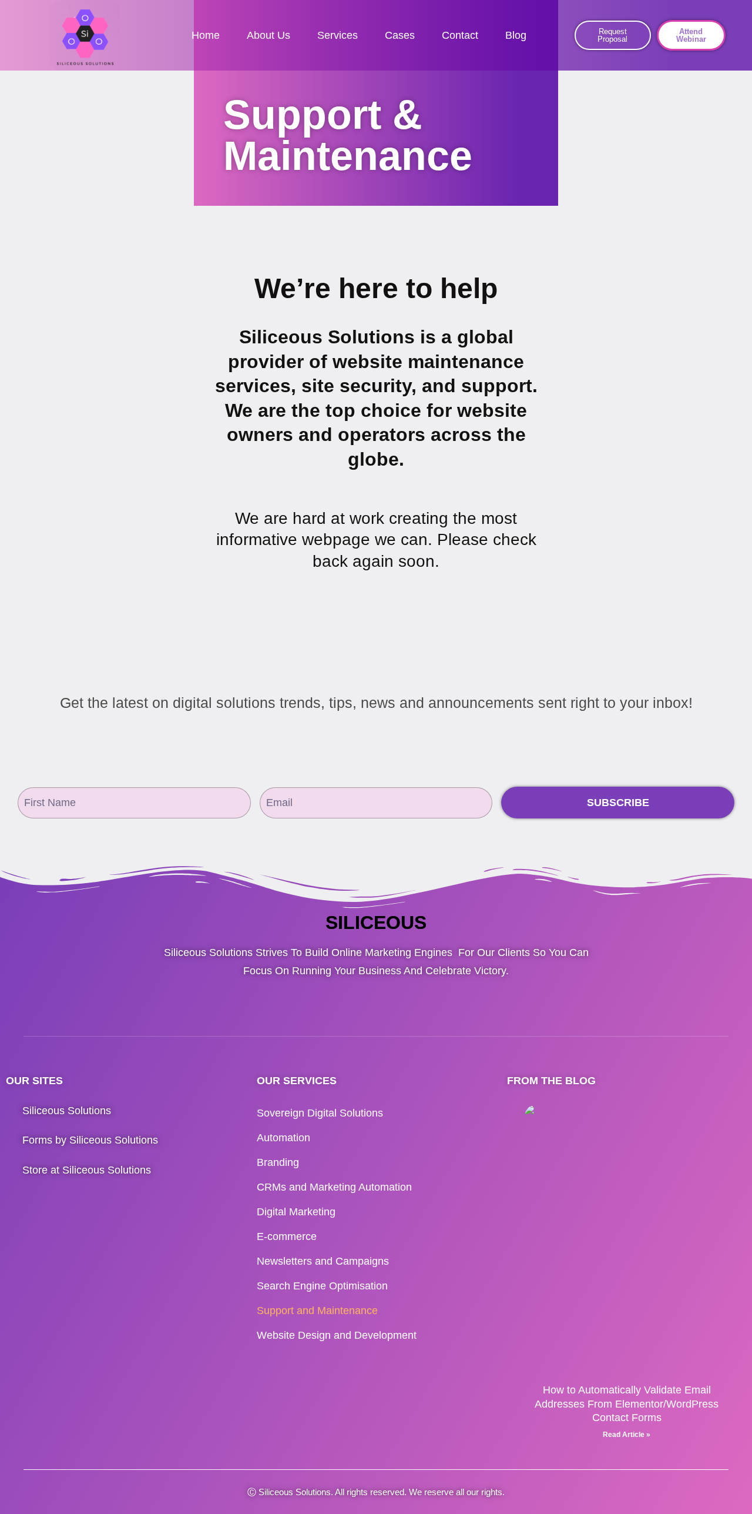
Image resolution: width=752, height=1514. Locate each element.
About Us (268, 35)
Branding (278, 1162)
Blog (515, 35)
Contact (460, 35)
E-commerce (287, 1236)
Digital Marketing (296, 1212)
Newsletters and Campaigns (323, 1261)
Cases (400, 35)
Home (206, 35)
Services (337, 35)
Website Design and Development (337, 1335)
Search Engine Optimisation (322, 1286)
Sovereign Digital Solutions (320, 1113)
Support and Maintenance (317, 1310)
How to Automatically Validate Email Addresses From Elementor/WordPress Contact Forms (627, 1403)
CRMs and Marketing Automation (334, 1187)
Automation (283, 1138)
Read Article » (626, 1435)
